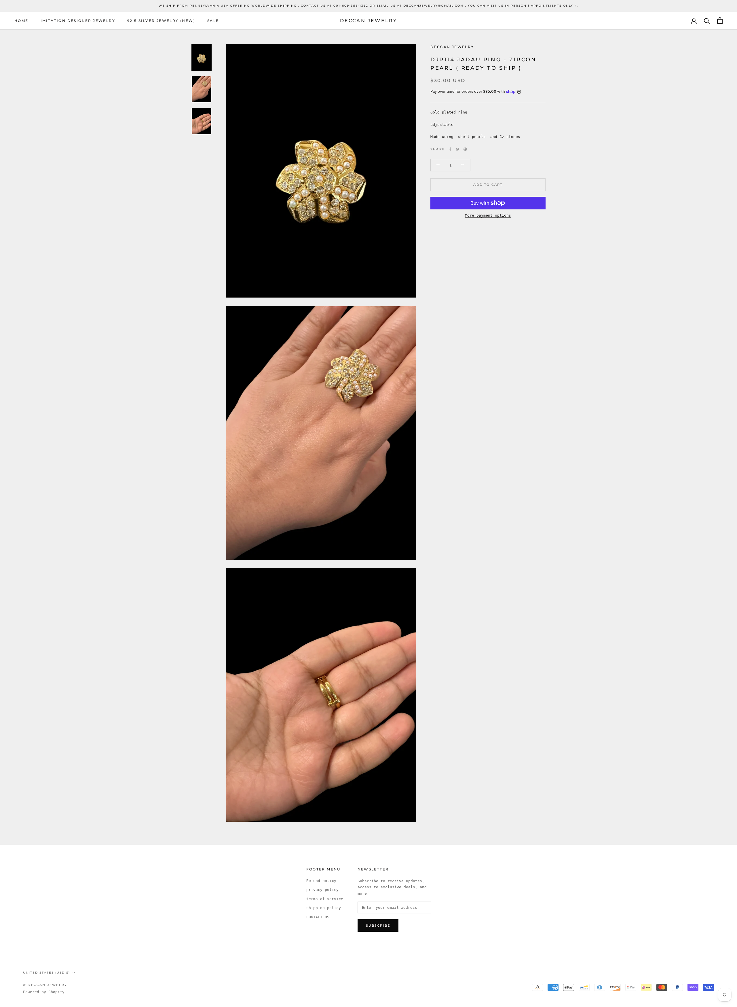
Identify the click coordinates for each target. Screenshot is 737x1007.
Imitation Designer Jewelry (78, 20)
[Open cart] (720, 20)
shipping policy (323, 908)
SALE (213, 20)
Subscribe (378, 925)
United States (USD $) (46, 972)
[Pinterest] (465, 149)
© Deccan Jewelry (45, 985)
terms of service (324, 899)
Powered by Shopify (43, 992)
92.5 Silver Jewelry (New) (161, 20)
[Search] (707, 21)
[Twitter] (457, 149)
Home (21, 20)
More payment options (488, 215)
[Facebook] (450, 149)
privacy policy (322, 889)
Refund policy (321, 881)
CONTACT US (317, 917)
